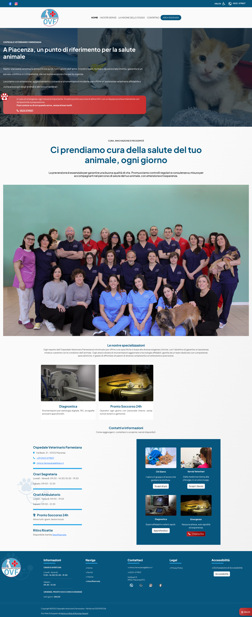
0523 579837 (26, 110)
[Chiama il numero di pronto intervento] (132, 585)
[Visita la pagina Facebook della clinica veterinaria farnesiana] (10, 3)
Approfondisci (161, 530)
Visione (90, 577)
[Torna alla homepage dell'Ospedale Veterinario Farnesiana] (49, 17)
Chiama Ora (197, 533)
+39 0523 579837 (45, 458)
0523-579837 (239, 3)
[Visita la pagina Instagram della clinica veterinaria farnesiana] (16, 3)
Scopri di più (161, 486)
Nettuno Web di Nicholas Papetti (74, 613)
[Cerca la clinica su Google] (142, 585)
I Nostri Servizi (108, 17)
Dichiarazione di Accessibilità (227, 567)
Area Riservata (171, 17)
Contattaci (153, 17)
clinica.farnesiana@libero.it (50, 463)
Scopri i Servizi (196, 486)
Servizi (90, 572)
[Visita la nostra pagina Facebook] (161, 585)
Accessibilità (221, 573)
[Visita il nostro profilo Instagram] (151, 585)
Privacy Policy (177, 568)
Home (95, 17)
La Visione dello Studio (131, 17)
